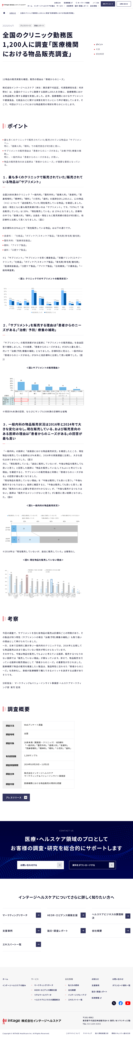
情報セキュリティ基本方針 (121, 1033)
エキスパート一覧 (12, 944)
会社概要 (97, 930)
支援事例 (8, 930)
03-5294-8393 (94, 1023)
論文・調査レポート (57, 930)
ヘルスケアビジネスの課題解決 (108, 916)
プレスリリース (13, 797)
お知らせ (12, 13)
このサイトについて (73, 1033)
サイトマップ (87, 1033)
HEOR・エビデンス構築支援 (62, 915)
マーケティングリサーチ (15, 915)
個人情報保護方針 (102, 1033)
